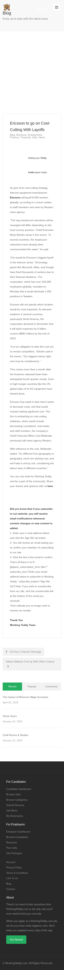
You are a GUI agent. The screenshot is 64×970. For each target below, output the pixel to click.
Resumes (11, 842)
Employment (35, 134)
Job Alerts (11, 810)
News (42, 137)
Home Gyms (10, 716)
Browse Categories (17, 799)
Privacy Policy (14, 867)
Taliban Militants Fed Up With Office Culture (30, 661)
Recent (12, 686)
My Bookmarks (14, 815)
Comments (51, 686)
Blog (12, 134)
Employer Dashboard (18, 831)
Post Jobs (11, 847)
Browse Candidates (17, 837)
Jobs (34, 137)
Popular (32, 686)
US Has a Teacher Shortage (25, 651)
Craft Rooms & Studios (15, 735)
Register (43, 9)
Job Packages (14, 853)
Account (10, 862)
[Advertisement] (32, 72)
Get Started (16, 939)
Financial (25, 137)
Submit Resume (15, 805)
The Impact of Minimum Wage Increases (25, 697)
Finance (14, 137)
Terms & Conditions (17, 872)
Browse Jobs (13, 794)
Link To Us (12, 878)
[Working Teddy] (7, 5)
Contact (10, 889)
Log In (42, 5)
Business (21, 134)
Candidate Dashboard (18, 789)
